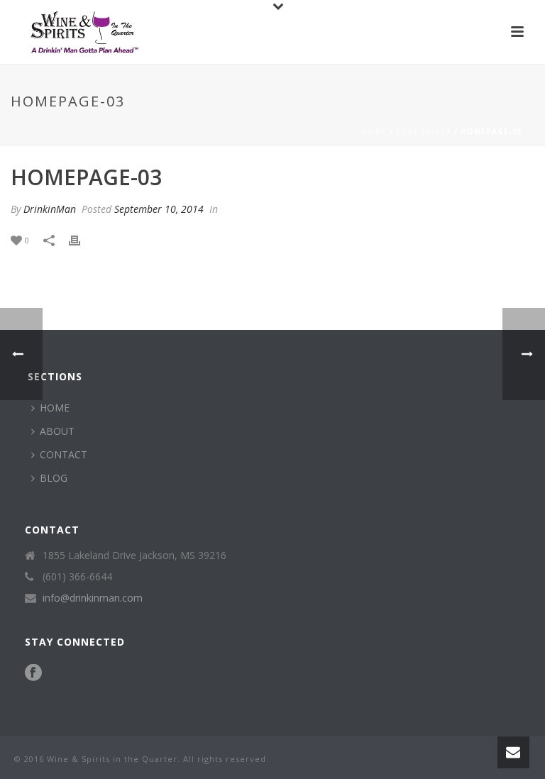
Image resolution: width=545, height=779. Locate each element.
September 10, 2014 (159, 209)
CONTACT (63, 454)
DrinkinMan (49, 209)
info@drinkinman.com (93, 598)
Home (374, 131)
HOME (55, 407)
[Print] (81, 239)
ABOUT (57, 431)
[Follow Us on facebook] (33, 673)
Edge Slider (423, 131)
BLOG (53, 478)
